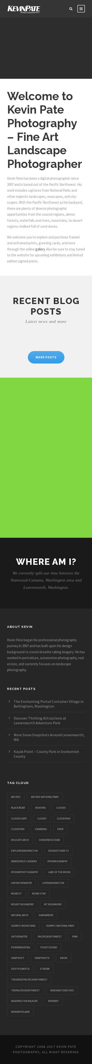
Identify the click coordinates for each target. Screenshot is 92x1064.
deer (60, 829)
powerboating (20, 947)
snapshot (17, 958)
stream (45, 968)
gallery (40, 249)
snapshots (42, 958)
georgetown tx (58, 850)
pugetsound (49, 947)
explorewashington (24, 850)
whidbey (53, 1001)
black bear (18, 807)
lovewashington (53, 883)
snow (63, 958)
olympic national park (60, 925)
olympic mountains (23, 925)
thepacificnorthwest (25, 990)
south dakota (20, 968)
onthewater (19, 936)
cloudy (41, 818)
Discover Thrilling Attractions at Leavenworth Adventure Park (40, 720)
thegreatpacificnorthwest (29, 979)
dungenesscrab (49, 840)
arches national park (45, 797)
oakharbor (46, 915)
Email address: (34, 407)
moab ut (16, 893)
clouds (61, 807)
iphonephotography (24, 872)
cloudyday (63, 818)
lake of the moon (59, 872)
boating (40, 807)
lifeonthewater (21, 883)
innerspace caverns (24, 861)
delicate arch (20, 840)
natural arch (19, 915)
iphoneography (57, 861)
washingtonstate (62, 990)
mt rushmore (53, 904)
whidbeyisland (20, 1011)
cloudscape (19, 818)
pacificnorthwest (50, 936)
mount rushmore (22, 904)
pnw (75, 936)
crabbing (41, 829)
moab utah (39, 893)
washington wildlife (24, 1001)
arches (16, 797)
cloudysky (18, 829)
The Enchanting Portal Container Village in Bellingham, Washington (49, 703)
